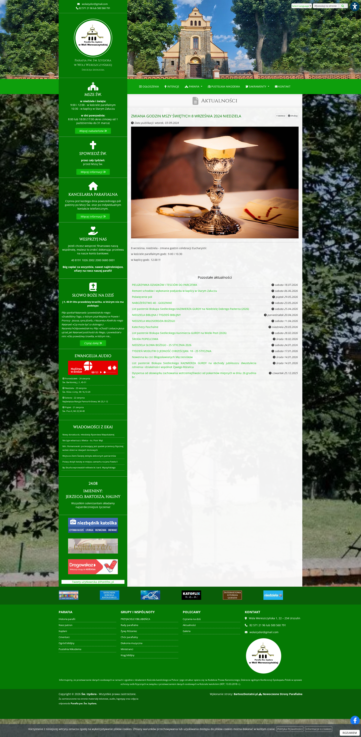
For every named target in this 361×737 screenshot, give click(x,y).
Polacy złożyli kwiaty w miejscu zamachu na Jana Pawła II (90, 461)
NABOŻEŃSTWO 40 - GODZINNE (152, 303)
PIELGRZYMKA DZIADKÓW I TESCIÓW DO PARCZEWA (164, 285)
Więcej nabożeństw (91, 131)
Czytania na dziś (192, 619)
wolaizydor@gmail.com (94, 4)
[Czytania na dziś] (93, 546)
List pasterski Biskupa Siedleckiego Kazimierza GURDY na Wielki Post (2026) (179, 333)
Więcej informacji (91, 172)
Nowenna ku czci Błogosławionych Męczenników (162, 357)
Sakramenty (257, 86)
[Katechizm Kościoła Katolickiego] (68, 595)
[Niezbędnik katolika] (93, 525)
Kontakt (284, 86)
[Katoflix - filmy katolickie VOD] (150, 595)
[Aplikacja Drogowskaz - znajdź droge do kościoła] (93, 566)
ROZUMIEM (350, 733)
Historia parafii (67, 619)
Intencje (173, 86)
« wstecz (280, 115)
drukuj (293, 115)
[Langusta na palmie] (109, 595)
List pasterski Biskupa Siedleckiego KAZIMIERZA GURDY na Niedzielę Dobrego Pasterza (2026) (190, 309)
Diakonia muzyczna (131, 643)
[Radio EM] (273, 595)
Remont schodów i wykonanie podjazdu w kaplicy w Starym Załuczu (174, 291)
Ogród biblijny (66, 643)
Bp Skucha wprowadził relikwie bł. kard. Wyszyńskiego (89, 467)
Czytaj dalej (91, 343)
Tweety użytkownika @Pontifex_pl (93, 582)
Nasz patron (65, 625)
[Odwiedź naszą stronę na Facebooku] (355, 720)
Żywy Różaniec (129, 631)
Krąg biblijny (127, 655)
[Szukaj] (343, 5)
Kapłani (63, 631)
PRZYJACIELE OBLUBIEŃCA (135, 619)
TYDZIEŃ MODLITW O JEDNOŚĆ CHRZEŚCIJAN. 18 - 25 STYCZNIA (171, 351)
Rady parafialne (129, 625)
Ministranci (127, 649)
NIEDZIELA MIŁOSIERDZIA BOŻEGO (153, 321)
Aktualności (219, 100)
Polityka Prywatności (290, 729)
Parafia (194, 86)
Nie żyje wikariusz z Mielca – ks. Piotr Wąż (82, 440)
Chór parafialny (129, 637)
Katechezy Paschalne (145, 327)
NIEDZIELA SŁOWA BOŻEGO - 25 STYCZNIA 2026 (161, 345)
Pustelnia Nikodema (225, 86)
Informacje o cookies (318, 729)
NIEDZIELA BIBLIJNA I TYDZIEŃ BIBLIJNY (156, 315)
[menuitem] (149, 86)
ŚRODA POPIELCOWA (145, 339)
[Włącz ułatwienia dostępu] (354, 6)
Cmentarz (64, 637)
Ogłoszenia (150, 86)
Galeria (186, 631)
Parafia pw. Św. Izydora (93, 64)
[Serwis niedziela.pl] (232, 595)
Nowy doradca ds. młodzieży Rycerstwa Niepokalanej (88, 434)
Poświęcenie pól (142, 297)
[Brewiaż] (191, 595)
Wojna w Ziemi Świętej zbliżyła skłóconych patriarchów (89, 455)
